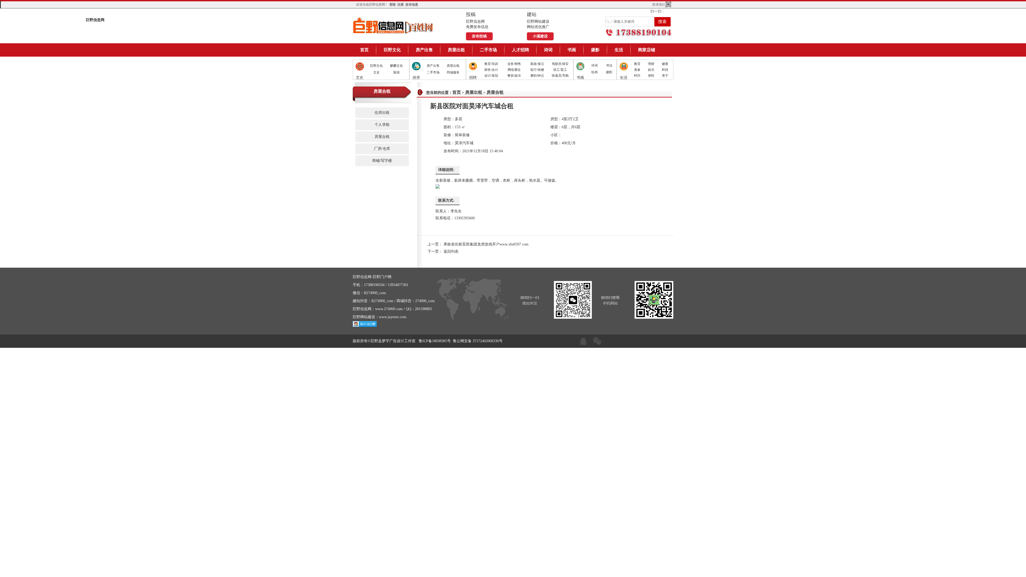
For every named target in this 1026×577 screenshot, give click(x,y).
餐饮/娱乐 (514, 75)
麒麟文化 (396, 66)
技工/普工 (560, 70)
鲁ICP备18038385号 (435, 341)
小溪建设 (540, 36)
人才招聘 (520, 50)
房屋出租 (456, 50)
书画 (572, 50)
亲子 (665, 75)
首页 (364, 50)
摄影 (595, 50)
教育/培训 (491, 64)
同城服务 (453, 72)
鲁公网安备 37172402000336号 (478, 341)
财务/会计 (491, 70)
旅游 (396, 72)
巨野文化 (392, 50)
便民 (651, 75)
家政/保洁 (537, 64)
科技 (665, 70)
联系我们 (658, 4)
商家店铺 (646, 50)
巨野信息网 (393, 25)
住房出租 (382, 113)
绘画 (594, 72)
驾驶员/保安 (560, 64)
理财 (651, 64)
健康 (665, 64)
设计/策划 (491, 75)
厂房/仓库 (382, 149)
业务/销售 (514, 64)
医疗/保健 (537, 70)
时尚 (637, 75)
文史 (376, 72)
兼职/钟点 (537, 75)
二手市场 (488, 50)
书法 (609, 65)
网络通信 (514, 70)
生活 (619, 50)
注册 (400, 4)
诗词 (548, 50)
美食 (637, 70)
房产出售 (424, 50)
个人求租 (382, 125)
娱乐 (651, 70)
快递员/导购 (560, 75)
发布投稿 (479, 36)
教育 (637, 64)
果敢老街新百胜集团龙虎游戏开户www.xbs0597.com (486, 244)
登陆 (392, 4)
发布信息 (411, 4)
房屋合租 (382, 137)
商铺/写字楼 (382, 161)
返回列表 (451, 251)
